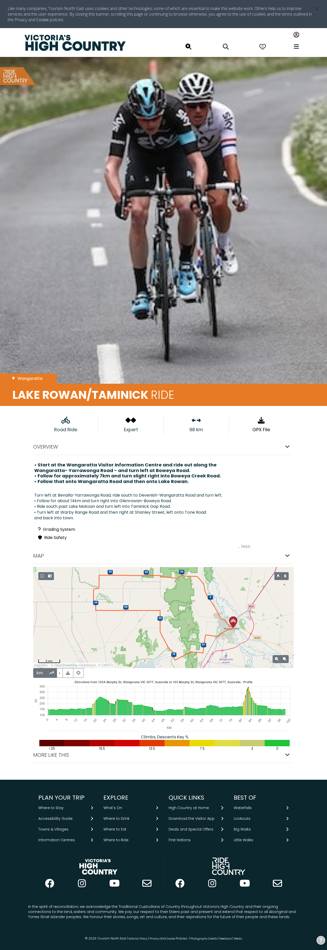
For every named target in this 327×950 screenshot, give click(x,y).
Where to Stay (51, 807)
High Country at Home (189, 807)
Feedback (225, 939)
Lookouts (242, 818)
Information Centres (56, 840)
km (40, 673)
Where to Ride (116, 840)
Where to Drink (116, 818)
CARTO (107, 665)
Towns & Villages (53, 829)
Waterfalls (243, 807)
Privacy (154, 939)
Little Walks (243, 840)
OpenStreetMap (66, 665)
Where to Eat (114, 829)
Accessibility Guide (55, 818)
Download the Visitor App (192, 818)
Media (238, 939)
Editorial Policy (138, 939)
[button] (163, 447)
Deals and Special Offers (191, 829)
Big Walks (242, 829)
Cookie (42, 19)
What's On (112, 807)
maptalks (41, 665)
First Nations (180, 840)
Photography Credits (203, 939)
